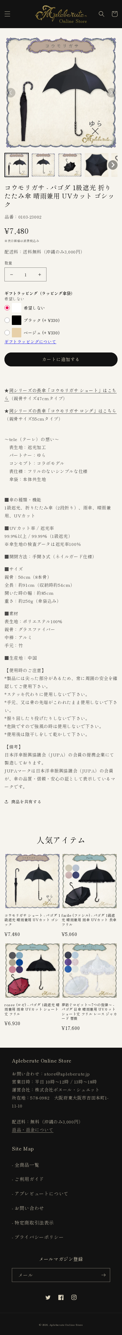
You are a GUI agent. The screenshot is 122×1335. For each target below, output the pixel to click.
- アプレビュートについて (40, 1193)
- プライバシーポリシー (38, 1237)
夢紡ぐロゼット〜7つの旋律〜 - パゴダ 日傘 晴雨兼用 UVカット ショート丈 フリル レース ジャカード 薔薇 (89, 1011)
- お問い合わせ (28, 1207)
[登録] (103, 1275)
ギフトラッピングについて (30, 341)
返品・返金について (32, 1129)
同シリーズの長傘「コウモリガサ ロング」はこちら (63, 411)
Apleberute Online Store (66, 1324)
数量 (8, 263)
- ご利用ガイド (28, 1178)
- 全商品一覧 (25, 1164)
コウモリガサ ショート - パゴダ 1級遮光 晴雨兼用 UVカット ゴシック (32, 920)
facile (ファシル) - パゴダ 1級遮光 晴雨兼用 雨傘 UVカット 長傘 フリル (89, 920)
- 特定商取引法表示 (33, 1222)
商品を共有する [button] (26, 801)
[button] (7, 13)
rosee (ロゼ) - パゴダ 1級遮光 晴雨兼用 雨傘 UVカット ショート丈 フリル (32, 1009)
